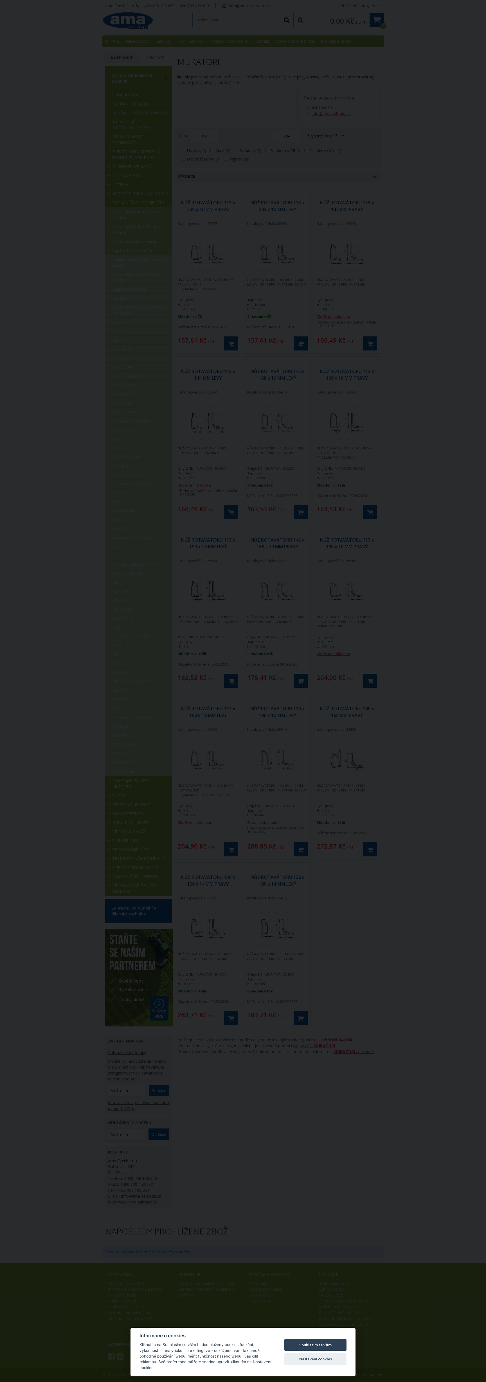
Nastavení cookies (315, 1358)
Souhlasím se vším (315, 1344)
